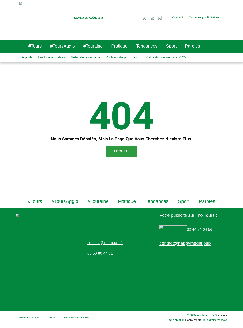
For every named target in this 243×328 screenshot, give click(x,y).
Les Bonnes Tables (51, 57)
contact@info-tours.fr (105, 243)
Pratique (119, 46)
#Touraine (93, 46)
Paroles (192, 46)
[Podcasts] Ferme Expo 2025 (165, 57)
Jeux (135, 57)
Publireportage (116, 57)
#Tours (35, 46)
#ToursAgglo (62, 46)
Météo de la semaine (85, 57)
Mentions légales (29, 317)
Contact (177, 17)
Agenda (27, 57)
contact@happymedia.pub (185, 243)
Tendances (147, 46)
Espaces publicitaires (204, 17)
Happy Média (193, 319)
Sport (171, 46)
